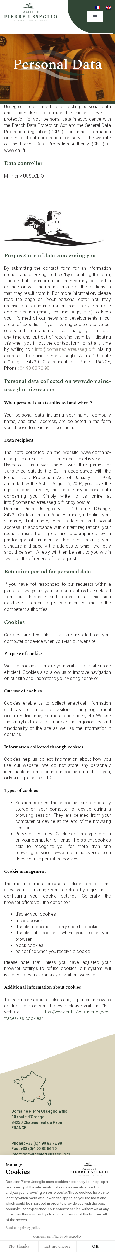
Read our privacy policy (23, 1228)
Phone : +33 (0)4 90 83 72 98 (36, 1143)
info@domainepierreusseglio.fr (65, 349)
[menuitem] (98, 8)
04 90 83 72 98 (34, 368)
